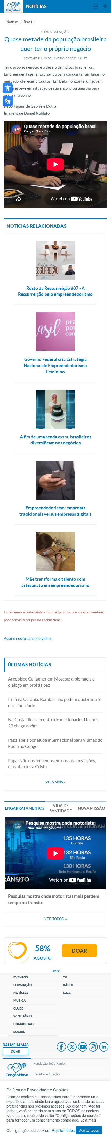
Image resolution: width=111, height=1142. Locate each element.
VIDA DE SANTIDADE (61, 808)
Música (19, 1000)
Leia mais (88, 1120)
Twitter (72, 1047)
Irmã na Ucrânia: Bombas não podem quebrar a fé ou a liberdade (54, 702)
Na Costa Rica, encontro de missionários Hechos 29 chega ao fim (53, 722)
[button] (8, 88)
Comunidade (24, 1024)
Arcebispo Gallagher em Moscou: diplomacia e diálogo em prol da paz (51, 682)
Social (19, 1031)
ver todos (55, 918)
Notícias (12, 22)
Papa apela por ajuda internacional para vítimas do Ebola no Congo (55, 743)
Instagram (93, 1047)
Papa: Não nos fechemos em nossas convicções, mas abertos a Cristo (52, 763)
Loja (67, 992)
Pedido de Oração (47, 1074)
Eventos (20, 977)
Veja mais (55, 782)
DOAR (15, 1051)
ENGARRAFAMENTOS (24, 808)
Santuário (22, 1016)
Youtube (82, 1047)
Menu (95, 6)
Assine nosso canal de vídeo (27, 638)
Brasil (28, 22)
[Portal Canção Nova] (13, 6)
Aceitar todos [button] (89, 1130)
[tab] (24, 808)
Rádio (68, 985)
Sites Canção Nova (104, 6)
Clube (18, 1008)
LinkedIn (104, 1047)
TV (65, 977)
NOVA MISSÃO (91, 808)
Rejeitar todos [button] (63, 1130)
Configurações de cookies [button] (27, 1130)
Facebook (61, 1047)
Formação (22, 985)
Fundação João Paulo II (50, 1064)
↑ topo (55, 971)
